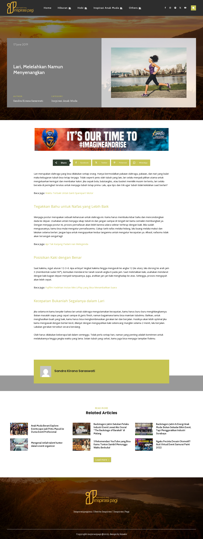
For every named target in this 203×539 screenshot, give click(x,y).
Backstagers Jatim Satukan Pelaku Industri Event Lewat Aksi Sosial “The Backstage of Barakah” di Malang (111, 429)
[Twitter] (180, 8)
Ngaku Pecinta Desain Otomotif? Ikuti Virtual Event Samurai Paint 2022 (173, 444)
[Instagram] (170, 8)
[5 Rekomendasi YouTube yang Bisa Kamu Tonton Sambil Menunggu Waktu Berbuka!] (81, 444)
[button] (193, 7)
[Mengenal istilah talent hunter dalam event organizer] (19, 444)
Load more (101, 459)
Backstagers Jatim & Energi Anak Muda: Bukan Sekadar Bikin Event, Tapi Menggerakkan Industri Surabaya (173, 429)
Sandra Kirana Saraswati (28, 100)
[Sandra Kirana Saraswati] (45, 371)
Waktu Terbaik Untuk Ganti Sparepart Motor (69, 193)
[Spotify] (175, 8)
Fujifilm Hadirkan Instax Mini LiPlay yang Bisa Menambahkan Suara (81, 287)
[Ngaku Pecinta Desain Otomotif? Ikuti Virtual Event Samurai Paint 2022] (144, 444)
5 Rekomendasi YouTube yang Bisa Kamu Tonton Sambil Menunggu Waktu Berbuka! (112, 444)
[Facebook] (165, 8)
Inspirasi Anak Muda (64, 100)
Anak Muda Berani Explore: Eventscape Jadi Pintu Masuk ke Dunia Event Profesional (47, 428)
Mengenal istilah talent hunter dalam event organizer (46, 444)
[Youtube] (185, 8)
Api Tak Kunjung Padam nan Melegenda (66, 244)
